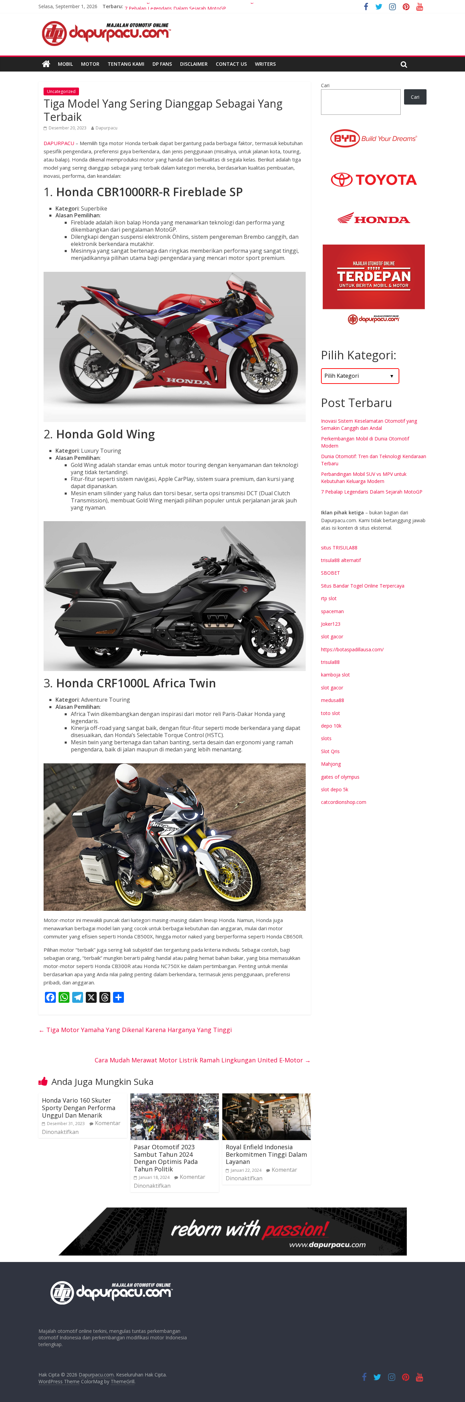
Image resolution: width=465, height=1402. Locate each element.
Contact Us (231, 64)
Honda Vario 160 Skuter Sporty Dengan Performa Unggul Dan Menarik (78, 1107)
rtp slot (329, 598)
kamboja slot (335, 674)
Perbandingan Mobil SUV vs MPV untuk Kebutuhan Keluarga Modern (200, 6)
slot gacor (332, 636)
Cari (325, 85)
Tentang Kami (126, 64)
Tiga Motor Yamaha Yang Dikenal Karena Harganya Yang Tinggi (135, 1030)
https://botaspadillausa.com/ (352, 649)
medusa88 (332, 700)
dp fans (162, 64)
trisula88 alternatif (341, 560)
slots (326, 738)
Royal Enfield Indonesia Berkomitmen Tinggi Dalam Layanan (266, 1154)
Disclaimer (194, 64)
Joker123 (330, 624)
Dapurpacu (106, 128)
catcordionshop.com (343, 802)
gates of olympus (340, 777)
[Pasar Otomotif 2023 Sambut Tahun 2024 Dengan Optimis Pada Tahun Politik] (174, 1097)
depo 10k (331, 725)
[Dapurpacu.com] (46, 64)
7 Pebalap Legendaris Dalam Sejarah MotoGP (371, 491)
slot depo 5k (334, 789)
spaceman (332, 611)
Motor (90, 64)
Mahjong (331, 764)
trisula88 (330, 662)
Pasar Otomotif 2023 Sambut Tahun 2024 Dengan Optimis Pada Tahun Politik (166, 1158)
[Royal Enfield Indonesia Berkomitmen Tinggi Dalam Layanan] (266, 1097)
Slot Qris (330, 751)
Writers (265, 64)
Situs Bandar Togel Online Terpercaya (362, 585)
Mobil (65, 64)
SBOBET (330, 573)
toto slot (330, 713)
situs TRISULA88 (339, 547)
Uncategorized (61, 91)
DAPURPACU (59, 143)
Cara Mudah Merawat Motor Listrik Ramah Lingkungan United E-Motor (203, 1060)
